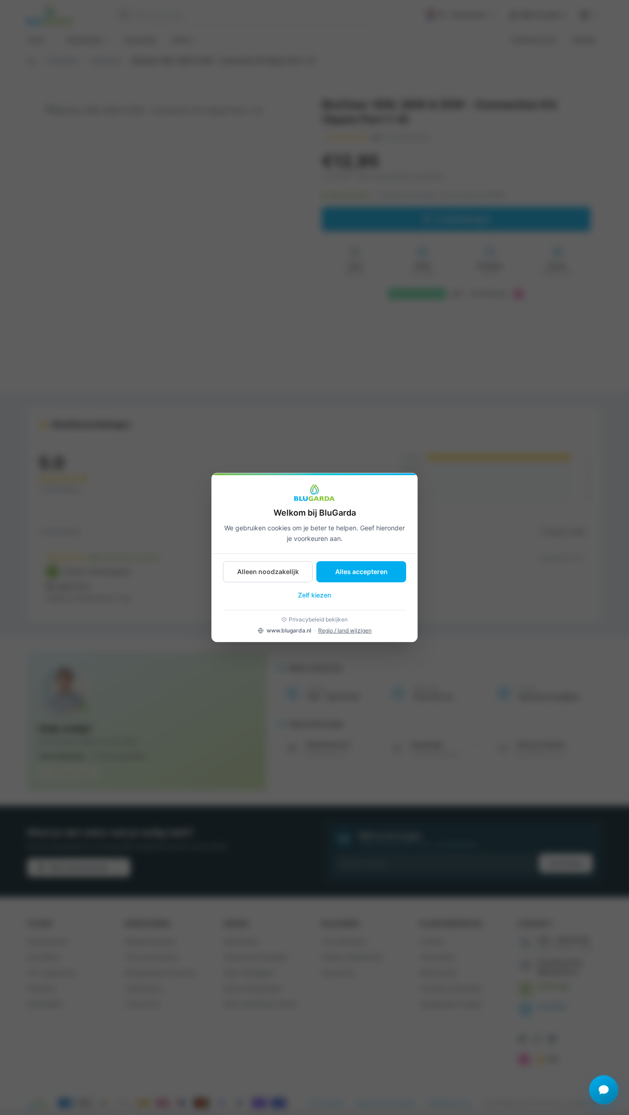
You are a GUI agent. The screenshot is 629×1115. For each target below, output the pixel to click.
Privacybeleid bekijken (318, 619)
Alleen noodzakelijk (268, 571)
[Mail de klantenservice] (603, 1089)
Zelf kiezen (314, 595)
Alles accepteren (361, 571)
